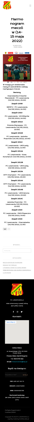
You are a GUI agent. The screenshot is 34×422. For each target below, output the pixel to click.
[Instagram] (17, 312)
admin (20, 47)
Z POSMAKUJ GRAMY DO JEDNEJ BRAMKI (14, 267)
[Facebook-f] (13, 312)
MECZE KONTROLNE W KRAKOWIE (12, 262)
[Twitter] (21, 312)
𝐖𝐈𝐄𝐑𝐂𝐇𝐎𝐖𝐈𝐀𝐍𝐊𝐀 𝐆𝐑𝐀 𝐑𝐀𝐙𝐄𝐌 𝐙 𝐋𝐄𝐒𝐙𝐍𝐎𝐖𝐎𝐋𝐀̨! (17, 270)
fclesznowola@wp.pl (19, 361)
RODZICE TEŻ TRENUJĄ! (10, 265)
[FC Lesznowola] (7, 5)
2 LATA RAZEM (7, 272)
